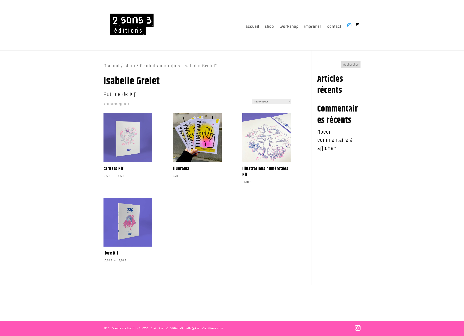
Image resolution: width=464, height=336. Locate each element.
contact (334, 27)
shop (269, 27)
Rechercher (351, 64)
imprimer (313, 27)
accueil (252, 27)
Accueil (111, 65)
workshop (289, 27)
